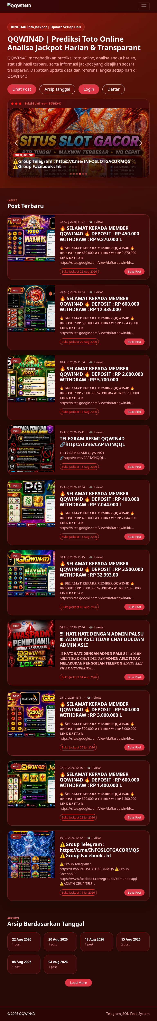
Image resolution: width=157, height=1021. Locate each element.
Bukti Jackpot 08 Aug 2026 (79, 607)
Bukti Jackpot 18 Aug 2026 (79, 412)
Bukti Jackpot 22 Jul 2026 (78, 817)
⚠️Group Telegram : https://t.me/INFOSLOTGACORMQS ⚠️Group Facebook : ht (99, 849)
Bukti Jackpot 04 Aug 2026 (79, 677)
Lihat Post (21, 89)
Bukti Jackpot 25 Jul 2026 (78, 747)
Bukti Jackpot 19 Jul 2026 (78, 892)
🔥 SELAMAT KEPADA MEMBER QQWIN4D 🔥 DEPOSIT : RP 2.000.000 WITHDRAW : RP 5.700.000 (101, 374)
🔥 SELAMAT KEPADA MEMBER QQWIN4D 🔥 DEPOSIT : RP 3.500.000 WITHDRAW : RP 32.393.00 (101, 569)
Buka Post (134, 271)
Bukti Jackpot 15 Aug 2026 (79, 467)
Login (89, 89)
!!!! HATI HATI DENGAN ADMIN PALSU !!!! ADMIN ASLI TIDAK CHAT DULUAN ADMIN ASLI (102, 639)
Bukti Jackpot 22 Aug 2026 (79, 271)
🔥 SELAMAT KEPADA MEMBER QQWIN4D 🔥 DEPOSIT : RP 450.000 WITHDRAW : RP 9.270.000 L (99, 233)
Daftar (114, 89)
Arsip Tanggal (57, 89)
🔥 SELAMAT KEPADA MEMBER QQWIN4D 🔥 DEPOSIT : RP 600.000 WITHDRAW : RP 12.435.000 (99, 304)
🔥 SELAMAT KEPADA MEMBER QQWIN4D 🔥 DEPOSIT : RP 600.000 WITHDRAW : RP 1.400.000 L (99, 779)
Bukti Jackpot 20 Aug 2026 (79, 342)
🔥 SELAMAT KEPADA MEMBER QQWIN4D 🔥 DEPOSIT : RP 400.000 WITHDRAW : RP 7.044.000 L (99, 499)
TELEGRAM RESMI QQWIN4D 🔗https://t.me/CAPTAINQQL (92, 441)
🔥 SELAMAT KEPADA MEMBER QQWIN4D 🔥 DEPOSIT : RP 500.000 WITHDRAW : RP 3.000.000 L (99, 709)
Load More (78, 982)
